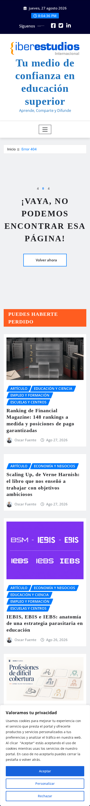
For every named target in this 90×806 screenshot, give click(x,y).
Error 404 (29, 149)
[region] (45, 755)
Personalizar (45, 783)
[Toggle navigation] (45, 129)
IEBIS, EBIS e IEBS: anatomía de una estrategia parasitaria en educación (44, 623)
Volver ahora (46, 260)
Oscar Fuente (25, 440)
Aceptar (45, 771)
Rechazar (45, 796)
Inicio (11, 149)
